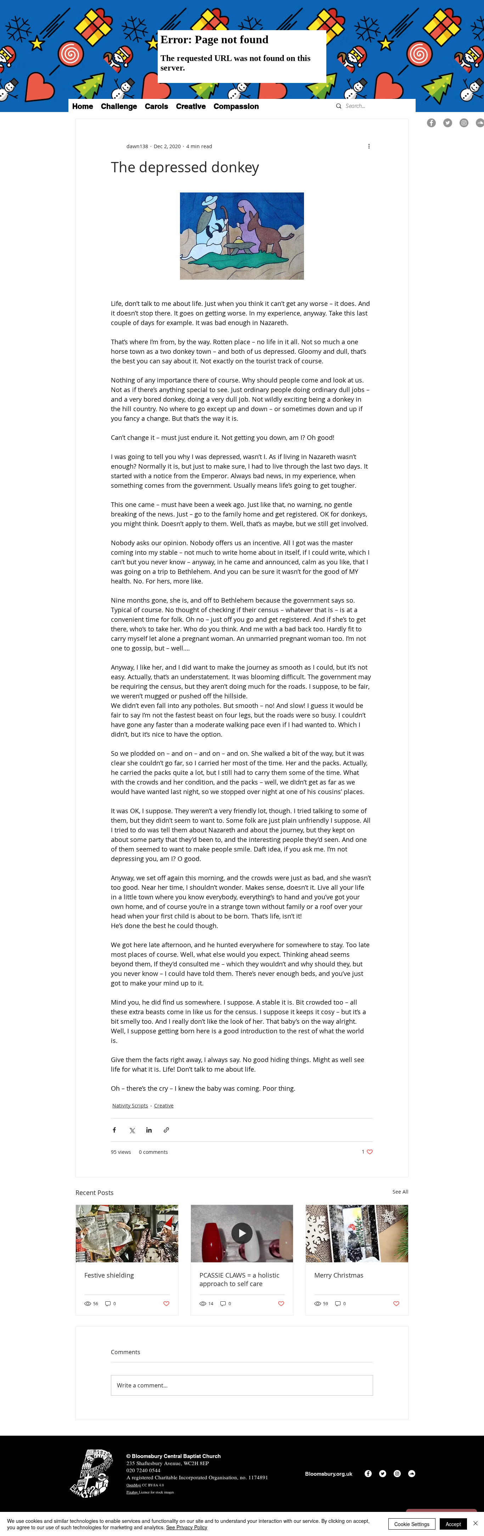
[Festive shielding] (127, 1233)
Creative (164, 1105)
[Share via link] (166, 1130)
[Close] (475, 1524)
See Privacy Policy (186, 1527)
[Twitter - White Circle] (382, 1473)
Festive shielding (109, 1275)
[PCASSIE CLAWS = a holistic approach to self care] (242, 1233)
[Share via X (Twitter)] (131, 1130)
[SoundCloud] (411, 1473)
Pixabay (132, 1492)
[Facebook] (431, 122)
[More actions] (369, 146)
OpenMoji (133, 1484)
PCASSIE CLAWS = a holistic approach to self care (239, 1279)
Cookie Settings (411, 1523)
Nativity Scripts (130, 1105)
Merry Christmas (339, 1275)
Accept (453, 1523)
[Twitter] (447, 122)
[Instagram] (464, 122)
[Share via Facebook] (114, 1130)
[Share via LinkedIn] (149, 1130)
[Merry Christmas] (357, 1233)
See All (401, 1191)
